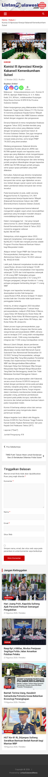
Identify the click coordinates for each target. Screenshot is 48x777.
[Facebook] (6, 88)
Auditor (22, 80)
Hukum (7, 62)
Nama (7, 512)
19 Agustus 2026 (11, 702)
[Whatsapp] (21, 88)
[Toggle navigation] (5, 14)
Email (7, 523)
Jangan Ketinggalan (15, 570)
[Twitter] (16, 88)
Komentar (9, 481)
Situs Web (8, 534)
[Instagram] (11, 88)
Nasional (9, 598)
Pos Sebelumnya (13, 447)
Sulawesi (9, 731)
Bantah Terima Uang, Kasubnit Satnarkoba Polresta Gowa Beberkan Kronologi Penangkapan (23, 696)
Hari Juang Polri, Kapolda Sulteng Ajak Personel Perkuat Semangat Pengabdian (22, 606)
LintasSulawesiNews (29, 773)
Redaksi (22, 613)
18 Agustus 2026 (11, 747)
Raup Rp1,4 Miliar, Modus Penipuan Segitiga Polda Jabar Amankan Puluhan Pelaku (22, 651)
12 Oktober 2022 (10, 80)
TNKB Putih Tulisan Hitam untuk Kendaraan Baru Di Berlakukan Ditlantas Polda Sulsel (24, 456)
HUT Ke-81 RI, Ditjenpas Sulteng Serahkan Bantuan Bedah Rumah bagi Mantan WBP (23, 740)
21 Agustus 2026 (11, 613)
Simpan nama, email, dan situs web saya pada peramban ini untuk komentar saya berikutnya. (23, 549)
